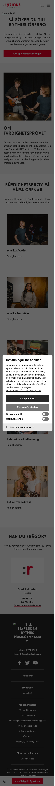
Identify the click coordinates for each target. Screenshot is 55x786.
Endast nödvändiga (27, 407)
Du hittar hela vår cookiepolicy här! (23, 390)
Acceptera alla (27, 398)
